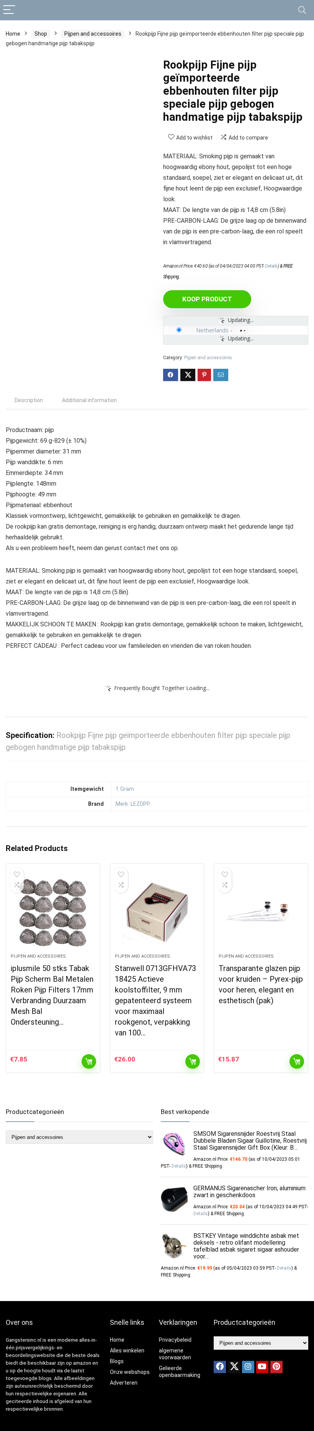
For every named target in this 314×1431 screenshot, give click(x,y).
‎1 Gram (125, 789)
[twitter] (234, 1367)
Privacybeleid (175, 1340)
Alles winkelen (127, 1350)
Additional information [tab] (89, 400)
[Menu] (9, 10)
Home (13, 34)
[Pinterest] (276, 1367)
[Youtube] (262, 1367)
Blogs (117, 1361)
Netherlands (212, 330)
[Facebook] (220, 1367)
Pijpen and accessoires (92, 34)
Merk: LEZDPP (133, 804)
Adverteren (123, 1383)
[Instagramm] (248, 1367)
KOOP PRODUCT (207, 299)
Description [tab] (29, 400)
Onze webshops (130, 1372)
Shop (40, 34)
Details (271, 266)
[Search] (302, 10)
